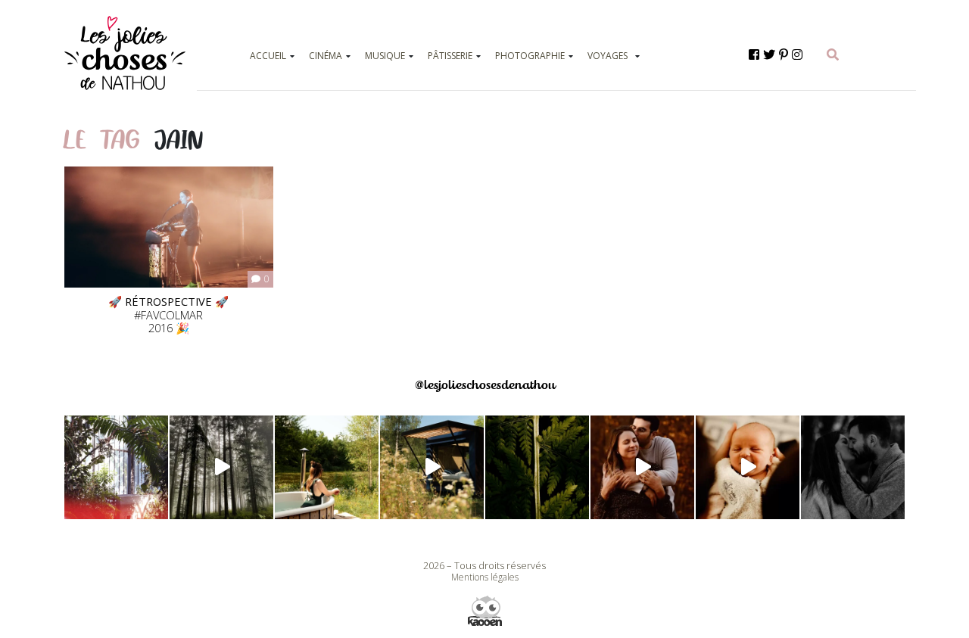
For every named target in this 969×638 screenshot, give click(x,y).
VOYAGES (607, 55)
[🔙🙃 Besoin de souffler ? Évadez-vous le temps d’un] (327, 467)
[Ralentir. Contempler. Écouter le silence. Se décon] (432, 467)
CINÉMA (325, 55)
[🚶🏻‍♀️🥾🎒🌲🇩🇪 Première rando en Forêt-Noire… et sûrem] (221, 467)
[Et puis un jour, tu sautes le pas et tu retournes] (537, 467)
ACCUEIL (268, 55)
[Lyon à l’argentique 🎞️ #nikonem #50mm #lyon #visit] (116, 467)
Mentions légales (485, 577)
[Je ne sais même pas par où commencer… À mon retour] (642, 467)
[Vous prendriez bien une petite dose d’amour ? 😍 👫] (853, 467)
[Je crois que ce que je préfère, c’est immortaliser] (747, 467)
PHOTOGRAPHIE (530, 55)
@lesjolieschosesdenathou (485, 385)
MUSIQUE (385, 55)
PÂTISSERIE (450, 55)
